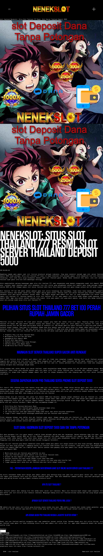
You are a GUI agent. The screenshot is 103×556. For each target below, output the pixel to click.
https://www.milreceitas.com (26, 544)
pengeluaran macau (6, 546)
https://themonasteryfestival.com (35, 535)
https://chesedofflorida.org (29, 539)
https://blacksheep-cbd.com (64, 539)
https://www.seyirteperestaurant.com (13, 537)
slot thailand (5, 19)
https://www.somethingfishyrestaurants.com (69, 537)
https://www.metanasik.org (78, 542)
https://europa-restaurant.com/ (33, 546)
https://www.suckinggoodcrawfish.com (13, 542)
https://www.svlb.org (7, 544)
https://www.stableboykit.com (85, 539)
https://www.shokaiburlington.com (39, 542)
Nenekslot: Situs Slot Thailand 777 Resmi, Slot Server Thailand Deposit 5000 (39, 19)
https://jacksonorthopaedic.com (11, 535)
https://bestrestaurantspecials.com (36, 540)
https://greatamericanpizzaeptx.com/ (70, 544)
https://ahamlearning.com (9, 539)
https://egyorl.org (47, 539)
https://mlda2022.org (55, 535)
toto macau (17, 546)
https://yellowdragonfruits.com (11, 540)
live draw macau (89, 544)
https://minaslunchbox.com (46, 544)
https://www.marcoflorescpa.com (61, 540)
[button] (4, 533)
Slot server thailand (8, 359)
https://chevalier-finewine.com (84, 540)
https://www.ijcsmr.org (60, 542)
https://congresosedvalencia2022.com (40, 537)
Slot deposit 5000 (6, 387)
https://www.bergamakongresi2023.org (77, 535)
